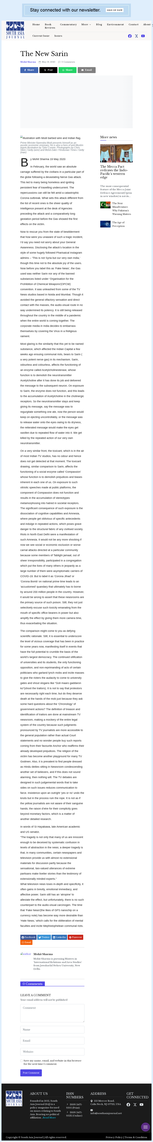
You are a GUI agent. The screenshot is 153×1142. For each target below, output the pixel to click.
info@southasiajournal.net (106, 1113)
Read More (49, 1117)
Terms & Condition (136, 1137)
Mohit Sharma (28, 62)
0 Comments (68, 62)
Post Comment (31, 1072)
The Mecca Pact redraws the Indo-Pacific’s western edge (114, 172)
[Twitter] (137, 35)
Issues (58, 36)
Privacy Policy (114, 1137)
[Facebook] (130, 35)
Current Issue (41, 36)
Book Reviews (50, 26)
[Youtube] (143, 35)
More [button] (84, 24)
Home (36, 24)
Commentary (68, 24)
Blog (99, 24)
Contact (134, 24)
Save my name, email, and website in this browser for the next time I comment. (52, 1062)
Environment (115, 24)
